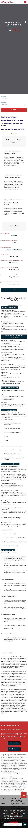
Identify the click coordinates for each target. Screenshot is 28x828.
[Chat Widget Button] (25, 825)
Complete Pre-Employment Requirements (14, 336)
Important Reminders (8, 550)
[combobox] (14, 99)
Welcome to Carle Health (9, 307)
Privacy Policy (7, 818)
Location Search (4, 102)
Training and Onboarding (9, 410)
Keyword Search (4, 96)
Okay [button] (14, 823)
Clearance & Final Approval (9, 387)
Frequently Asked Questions (10, 464)
